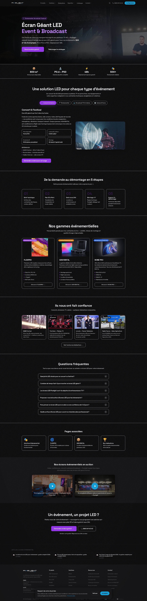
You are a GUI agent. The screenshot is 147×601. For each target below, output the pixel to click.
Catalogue (80, 3)
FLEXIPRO (51, 585)
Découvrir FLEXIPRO (38, 284)
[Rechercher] (109, 3)
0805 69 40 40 (118, 3)
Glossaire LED (91, 579)
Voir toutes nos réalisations (73, 345)
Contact (87, 3)
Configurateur (130, 3)
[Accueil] (17, 3)
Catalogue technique (93, 582)
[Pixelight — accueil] (30, 570)
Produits (42, 3)
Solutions (51, 3)
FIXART (51, 582)
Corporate (71, 579)
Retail (70, 573)
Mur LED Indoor (53, 576)
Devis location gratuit (32, 49)
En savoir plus (71, 596)
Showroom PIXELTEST (113, 582)
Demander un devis (113, 573)
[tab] (48, 103)
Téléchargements (112, 579)
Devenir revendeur (112, 585)
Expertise (70, 3)
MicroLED (51, 579)
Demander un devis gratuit (64, 528)
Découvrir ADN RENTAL (73, 284)
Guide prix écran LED (93, 573)
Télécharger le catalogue (56, 49)
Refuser (95, 593)
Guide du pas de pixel (93, 576)
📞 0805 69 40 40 (87, 528)
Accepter (105, 593)
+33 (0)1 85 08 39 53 (27, 584)
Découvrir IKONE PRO (108, 284)
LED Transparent (53, 573)
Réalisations (61, 3)
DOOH (70, 585)
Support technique (112, 576)
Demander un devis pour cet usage (36, 161)
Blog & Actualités (92, 585)
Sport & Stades (72, 582)
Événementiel (72, 576)
